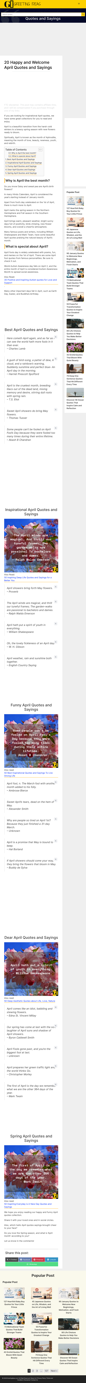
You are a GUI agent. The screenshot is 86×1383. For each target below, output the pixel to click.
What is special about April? (24, 156)
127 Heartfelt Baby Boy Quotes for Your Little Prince (75, 211)
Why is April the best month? (24, 153)
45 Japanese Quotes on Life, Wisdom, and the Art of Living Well (41, 1304)
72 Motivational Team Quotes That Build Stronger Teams (14, 1330)
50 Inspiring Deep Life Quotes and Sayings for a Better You (28, 579)
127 (46, 1371)
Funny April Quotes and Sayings (22, 166)
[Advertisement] (43, 38)
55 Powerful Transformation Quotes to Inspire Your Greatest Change (74, 309)
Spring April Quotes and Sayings (22, 173)
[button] (79, 4)
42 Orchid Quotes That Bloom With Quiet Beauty (75, 358)
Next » (54, 1371)
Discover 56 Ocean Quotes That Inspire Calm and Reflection (69, 1360)
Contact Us (34, 1380)
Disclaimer (27, 1380)
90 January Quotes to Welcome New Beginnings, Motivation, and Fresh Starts (75, 259)
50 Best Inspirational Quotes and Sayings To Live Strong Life (28, 774)
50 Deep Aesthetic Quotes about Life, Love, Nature (29, 1001)
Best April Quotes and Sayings (21, 159)
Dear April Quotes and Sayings (21, 170)
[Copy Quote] (55, 337)
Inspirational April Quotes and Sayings (24, 163)
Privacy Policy (41, 1378)
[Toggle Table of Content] (39, 149)
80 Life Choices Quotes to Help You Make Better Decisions (68, 1335)
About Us (33, 1378)
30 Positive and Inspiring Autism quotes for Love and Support (30, 281)
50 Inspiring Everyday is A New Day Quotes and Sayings (27, 1205)
